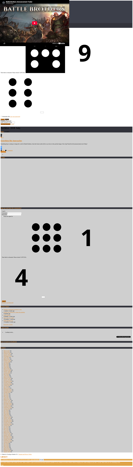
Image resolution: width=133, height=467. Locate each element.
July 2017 (6, 393)
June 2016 (6, 411)
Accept (41, 459)
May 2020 (6, 366)
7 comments (10, 150)
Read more (3, 152)
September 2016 (8, 407)
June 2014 (6, 444)
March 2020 (7, 368)
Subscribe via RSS (8, 324)
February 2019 (7, 378)
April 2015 (6, 431)
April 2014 (6, 447)
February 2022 (7, 353)
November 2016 (8, 404)
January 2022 (7, 355)
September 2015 (8, 424)
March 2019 (7, 377)
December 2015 (7, 420)
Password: (4, 214)
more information (35, 459)
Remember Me (6, 116)
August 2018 (7, 385)
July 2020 (6, 363)
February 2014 (7, 450)
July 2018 (6, 386)
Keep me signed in (8, 216)
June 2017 (6, 395)
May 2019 (6, 374)
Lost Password (9, 302)
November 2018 (8, 381)
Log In (3, 301)
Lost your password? (15, 116)
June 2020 (6, 364)
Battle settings (7, 315)
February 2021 (7, 360)
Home (2, 131)
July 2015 (6, 426)
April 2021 (6, 357)
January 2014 (7, 451)
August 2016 (7, 408)
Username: (4, 213)
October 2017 (7, 392)
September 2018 (8, 384)
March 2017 (7, 399)
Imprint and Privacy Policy (25, 454)
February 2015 (7, 433)
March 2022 (7, 352)
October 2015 (7, 422)
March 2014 (7, 449)
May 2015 (6, 429)
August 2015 (7, 425)
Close (2, 465)
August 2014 (7, 442)
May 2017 (6, 396)
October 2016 (7, 406)
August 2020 (7, 361)
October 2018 (7, 382)
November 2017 (8, 391)
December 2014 (7, 436)
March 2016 (7, 415)
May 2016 (6, 413)
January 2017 (7, 402)
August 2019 (7, 373)
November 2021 (8, 356)
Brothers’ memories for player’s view (13, 309)
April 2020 (6, 367)
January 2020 (7, 371)
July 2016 (6, 410)
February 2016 (7, 417)
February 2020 (7, 370)
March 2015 (7, 432)
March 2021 (7, 359)
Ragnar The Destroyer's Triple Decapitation (14, 312)
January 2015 (7, 435)
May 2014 (6, 446)
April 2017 (6, 397)
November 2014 (8, 438)
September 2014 (8, 440)
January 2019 (7, 379)
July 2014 (6, 443)
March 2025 (7, 350)
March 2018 (7, 388)
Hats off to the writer (9, 317)
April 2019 (6, 375)
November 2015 (8, 421)
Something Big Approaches (11, 141)
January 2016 (7, 418)
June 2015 (6, 428)
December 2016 (7, 403)
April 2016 (6, 414)
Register (7, 119)
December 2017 (7, 389)
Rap (3, 150)
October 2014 (7, 439)
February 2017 (7, 400)
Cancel (12, 124)
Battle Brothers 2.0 (8, 320)
